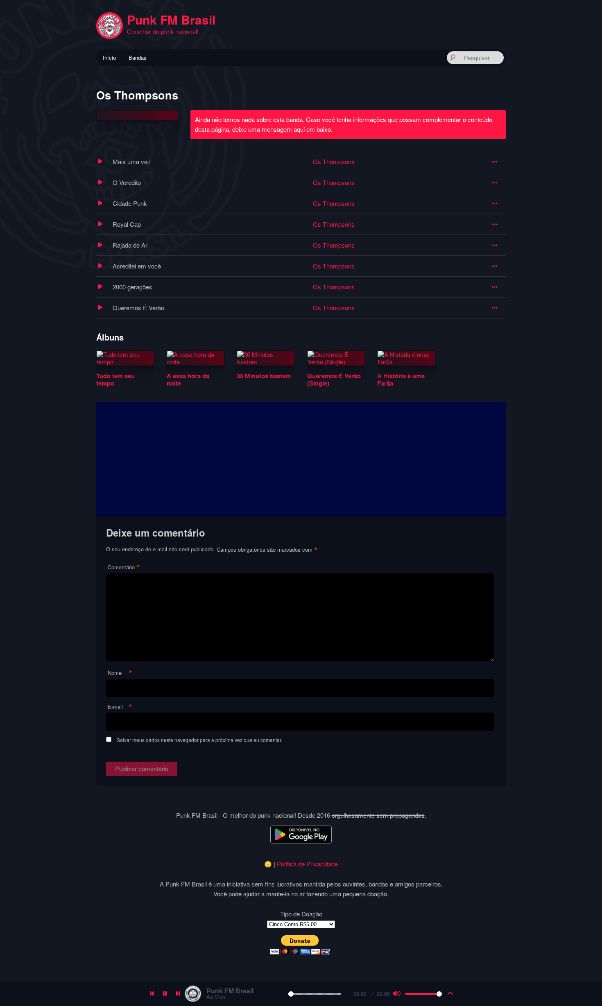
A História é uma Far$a (401, 379)
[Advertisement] (301, 459)
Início (109, 57)
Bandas (138, 57)
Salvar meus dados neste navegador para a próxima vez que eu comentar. (199, 739)
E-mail (120, 707)
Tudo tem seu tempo (115, 379)
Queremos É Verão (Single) (334, 379)
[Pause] (165, 993)
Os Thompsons (334, 161)
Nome (120, 673)
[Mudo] (396, 993)
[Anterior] (151, 993)
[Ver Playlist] (450, 993)
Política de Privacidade (307, 863)
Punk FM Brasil (171, 19)
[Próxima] (178, 993)
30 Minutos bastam (264, 375)
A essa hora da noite (188, 379)
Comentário (124, 567)
